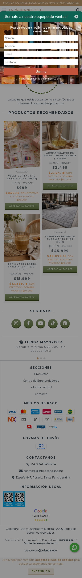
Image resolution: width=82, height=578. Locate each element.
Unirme (41, 71)
